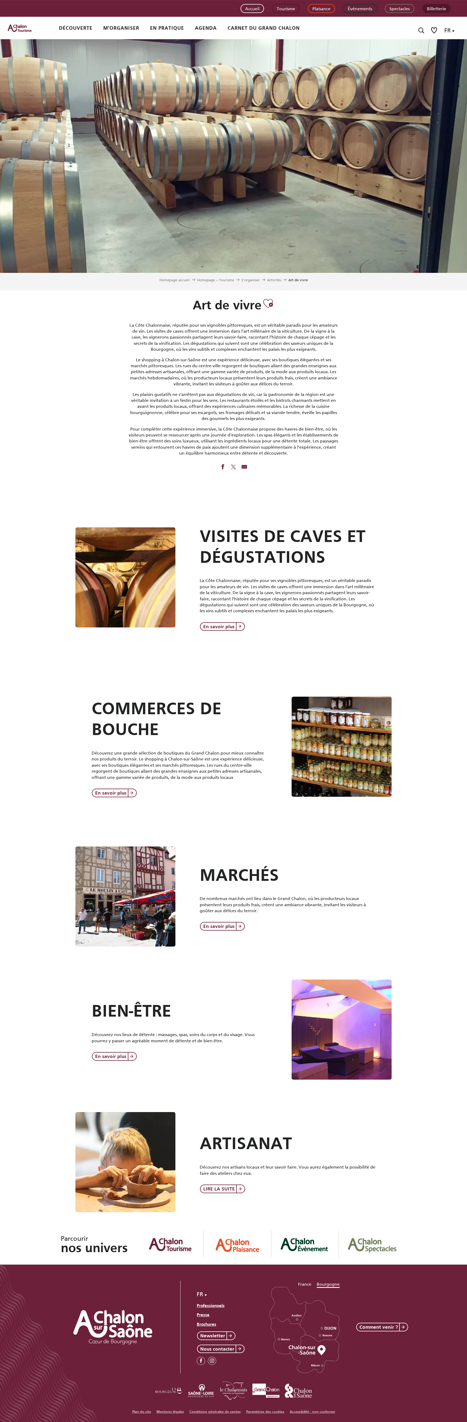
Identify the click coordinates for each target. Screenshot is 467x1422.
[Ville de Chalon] (298, 1390)
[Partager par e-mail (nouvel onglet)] (244, 467)
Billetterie (436, 8)
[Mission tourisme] (201, 1390)
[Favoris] (434, 30)
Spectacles (399, 8)
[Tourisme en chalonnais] (233, 1390)
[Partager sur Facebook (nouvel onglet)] (222, 467)
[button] (421, 30)
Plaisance (321, 8)
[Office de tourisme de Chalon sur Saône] (24, 28)
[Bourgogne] (168, 1390)
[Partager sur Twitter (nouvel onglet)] (233, 467)
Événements (360, 8)
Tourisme (286, 8)
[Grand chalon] (265, 1390)
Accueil (252, 8)
